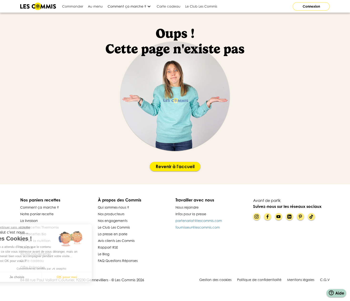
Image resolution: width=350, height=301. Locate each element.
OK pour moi (80, 277)
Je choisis (29, 277)
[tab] (72, 6)
